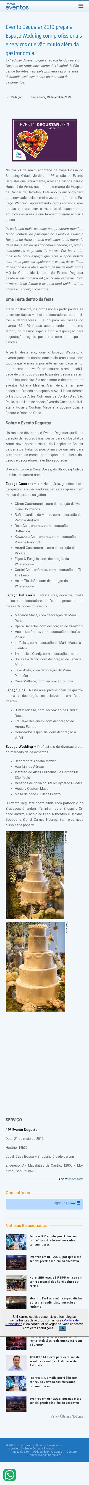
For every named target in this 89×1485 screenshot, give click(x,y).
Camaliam (54, 1455)
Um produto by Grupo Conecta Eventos (30, 1448)
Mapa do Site (21, 1451)
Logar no (59, 1203)
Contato (72, 1451)
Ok (62, 1328)
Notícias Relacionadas (26, 1225)
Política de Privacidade (47, 1451)
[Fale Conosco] (9, 1475)
